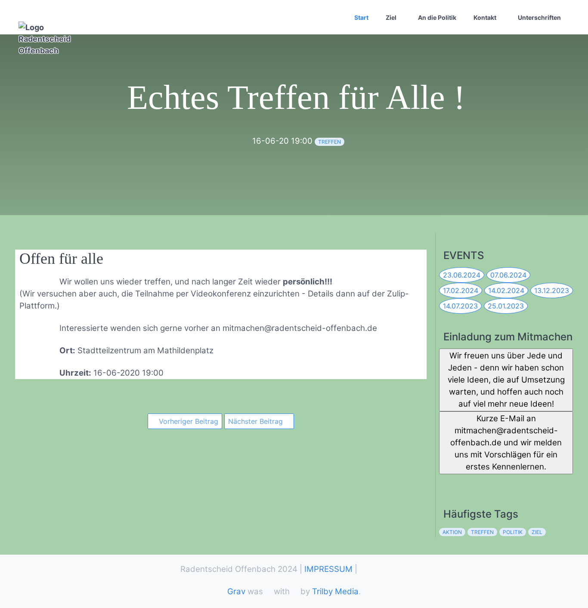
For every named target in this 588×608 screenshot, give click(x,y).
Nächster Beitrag (256, 421)
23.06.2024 (461, 275)
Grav (236, 591)
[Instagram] (483, 482)
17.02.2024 (460, 290)
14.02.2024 (506, 290)
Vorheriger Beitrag (187, 421)
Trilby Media (335, 591)
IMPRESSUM (328, 569)
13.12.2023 (551, 290)
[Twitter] (464, 482)
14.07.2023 (460, 306)
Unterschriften (539, 17)
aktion (452, 532)
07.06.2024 (508, 275)
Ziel (391, 17)
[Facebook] (445, 482)
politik (513, 532)
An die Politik (437, 17)
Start (361, 17)
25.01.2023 (506, 306)
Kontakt (484, 17)
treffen (329, 142)
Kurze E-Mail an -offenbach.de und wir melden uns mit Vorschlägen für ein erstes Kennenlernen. (506, 443)
